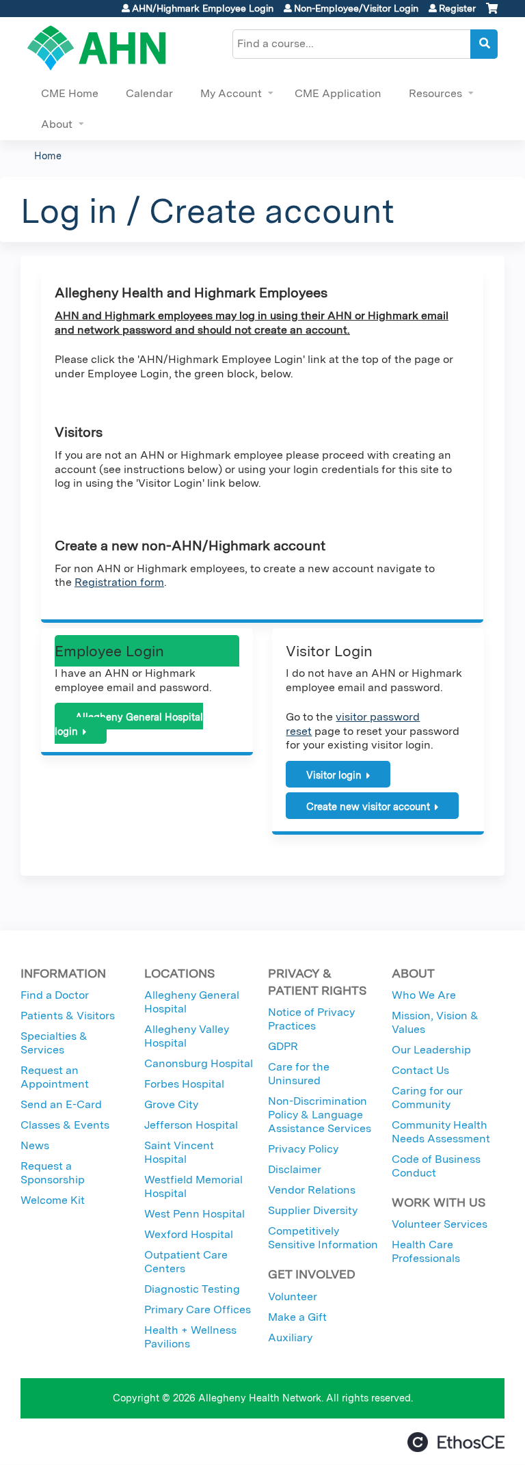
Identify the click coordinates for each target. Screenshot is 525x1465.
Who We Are (424, 995)
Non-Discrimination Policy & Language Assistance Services (319, 1114)
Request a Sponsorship (53, 1172)
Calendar (149, 93)
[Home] (96, 48)
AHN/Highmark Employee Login (202, 8)
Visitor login (334, 775)
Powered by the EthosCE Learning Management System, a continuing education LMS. (455, 1442)
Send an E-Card (61, 1104)
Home (48, 155)
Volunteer (292, 1296)
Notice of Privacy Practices (311, 1019)
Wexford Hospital (188, 1234)
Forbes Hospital (184, 1083)
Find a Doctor (55, 995)
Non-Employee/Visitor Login (356, 8)
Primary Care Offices (197, 1309)
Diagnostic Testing (192, 1288)
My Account (231, 93)
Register (457, 8)
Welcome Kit (53, 1200)
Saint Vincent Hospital (179, 1152)
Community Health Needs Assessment (441, 1131)
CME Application (338, 93)
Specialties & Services (54, 1043)
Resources (435, 93)
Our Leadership (431, 1049)
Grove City (171, 1104)
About (56, 124)
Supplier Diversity (313, 1210)
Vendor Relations (311, 1189)
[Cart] (492, 13)
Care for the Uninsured (298, 1073)
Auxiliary (290, 1337)
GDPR (283, 1046)
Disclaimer (294, 1169)
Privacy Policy (303, 1148)
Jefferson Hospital (191, 1124)
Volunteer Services (439, 1224)
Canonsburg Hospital (198, 1063)
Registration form (119, 582)
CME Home (69, 93)
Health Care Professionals (426, 1251)
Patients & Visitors (68, 1015)
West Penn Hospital (194, 1213)
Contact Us (420, 1070)
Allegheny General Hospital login (129, 724)
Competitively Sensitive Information (323, 1237)
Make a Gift (297, 1317)
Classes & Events (65, 1124)
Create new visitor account (368, 806)
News (35, 1145)
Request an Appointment (55, 1077)
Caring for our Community (427, 1097)
